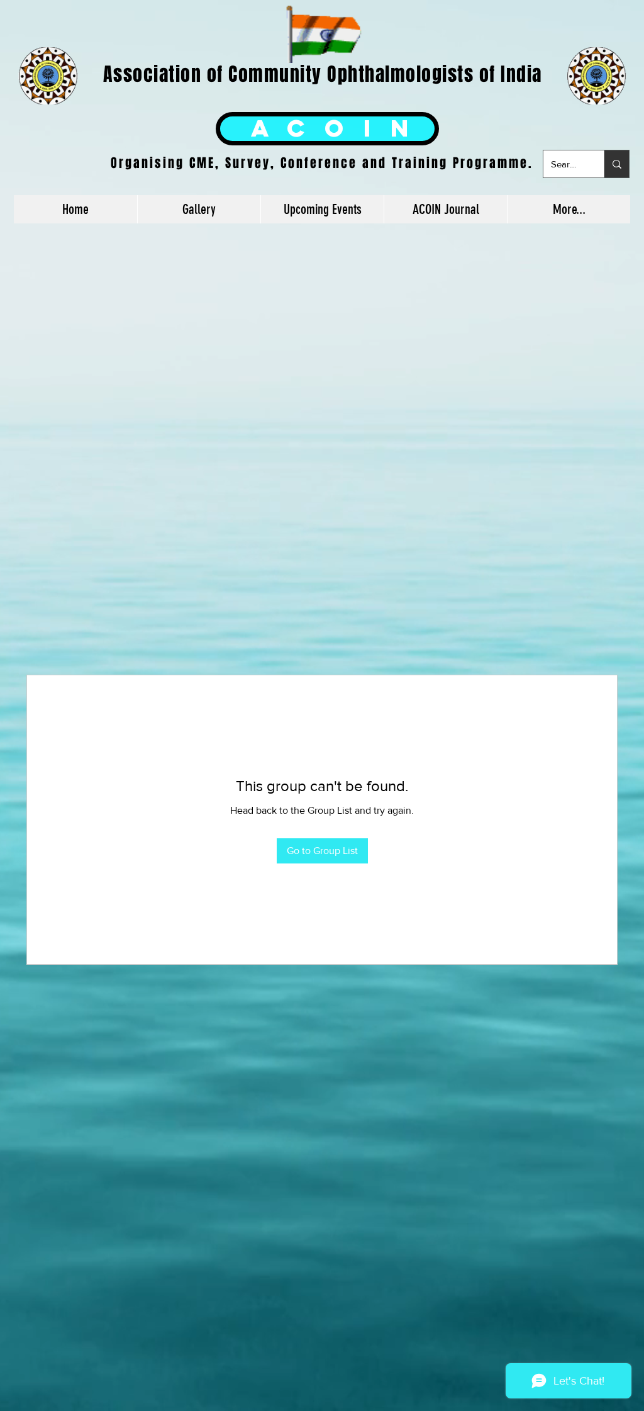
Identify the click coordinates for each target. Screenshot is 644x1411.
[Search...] (616, 163)
